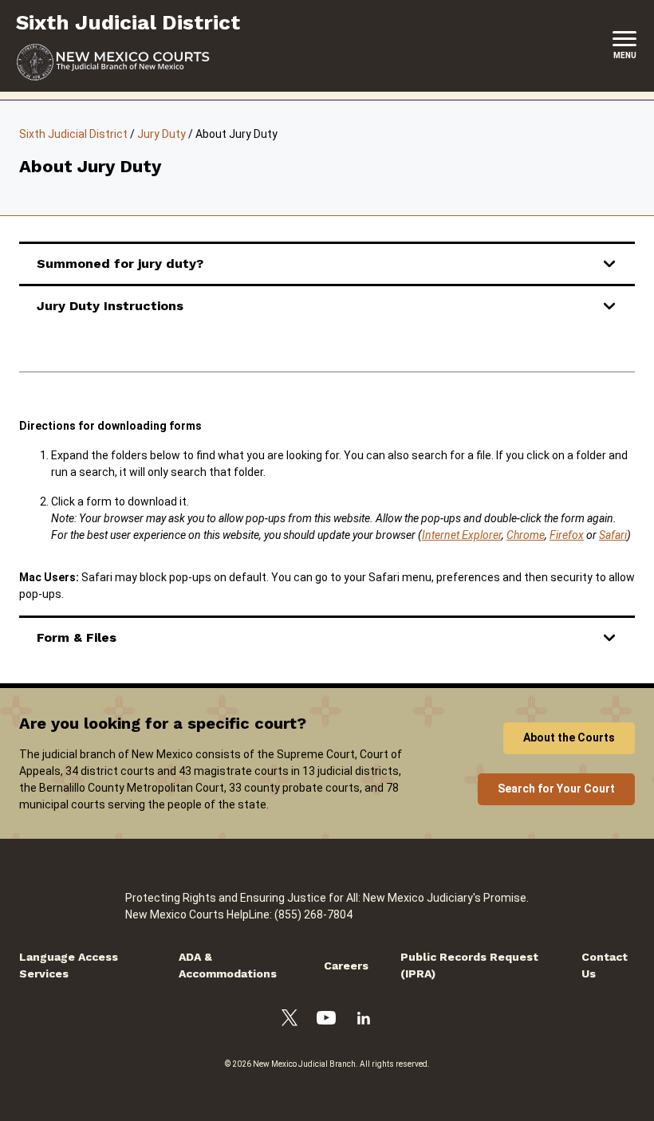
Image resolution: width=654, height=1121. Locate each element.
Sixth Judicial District (73, 134)
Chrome (525, 535)
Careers (346, 965)
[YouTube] (326, 1020)
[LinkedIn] (363, 1020)
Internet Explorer (462, 535)
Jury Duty (161, 134)
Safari (613, 535)
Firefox (567, 535)
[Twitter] (289, 1020)
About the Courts (569, 737)
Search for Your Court (556, 788)
